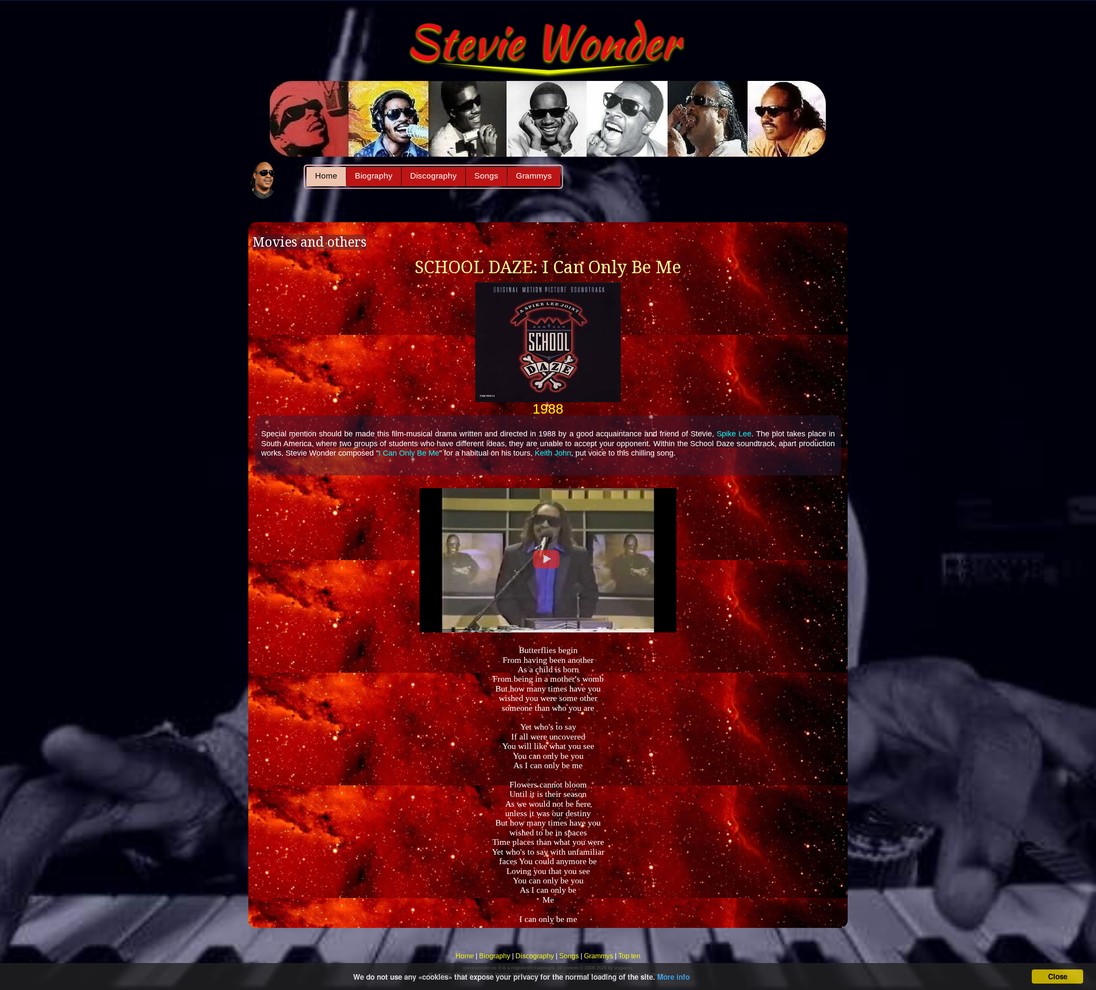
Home (326, 175)
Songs (486, 175)
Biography (374, 175)
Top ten (629, 956)
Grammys (534, 175)
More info (673, 977)
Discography (433, 175)
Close (1057, 976)
